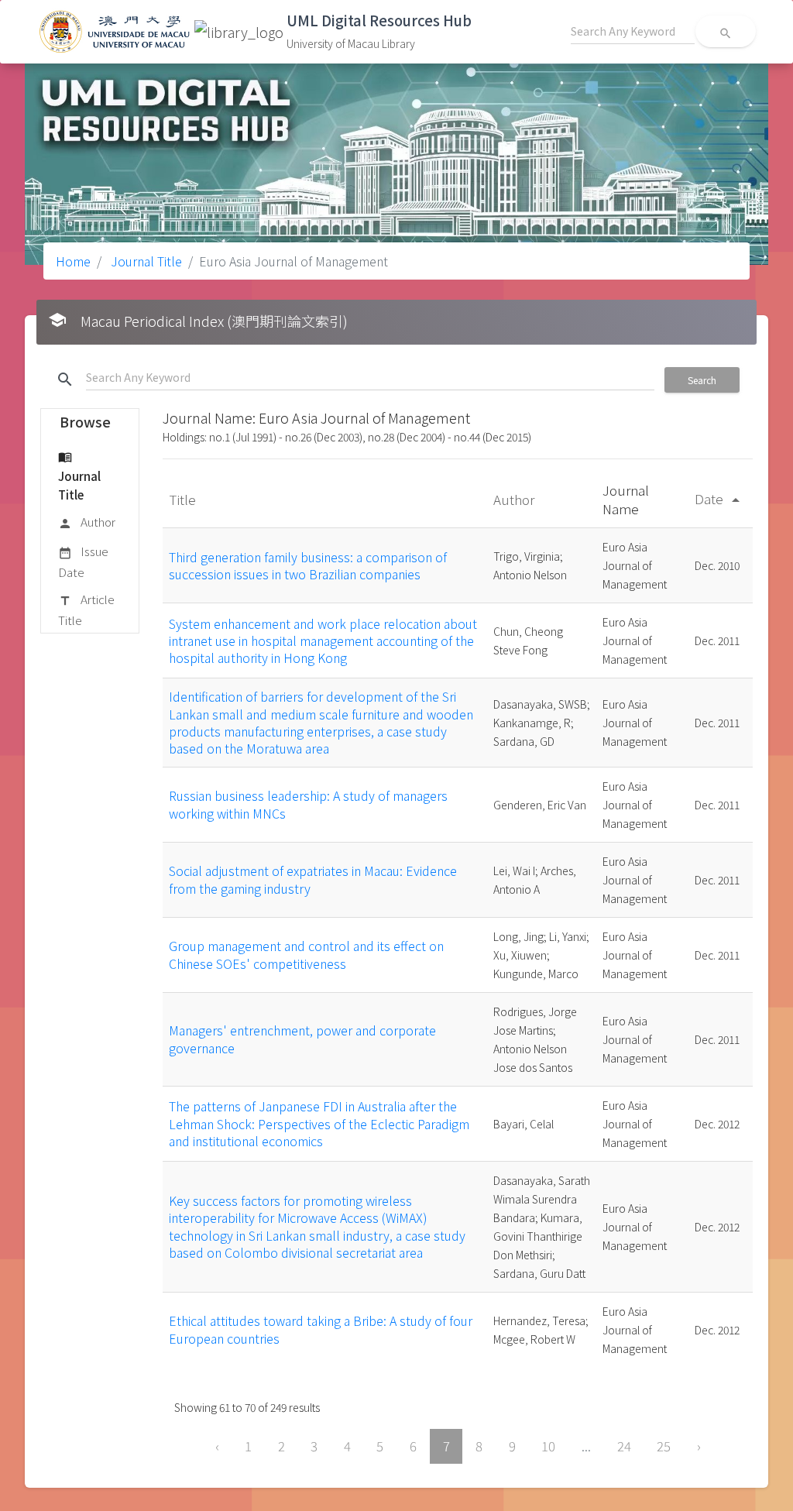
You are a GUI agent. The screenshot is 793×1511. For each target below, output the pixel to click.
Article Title (86, 609)
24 (624, 1446)
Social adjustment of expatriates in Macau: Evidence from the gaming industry (313, 879)
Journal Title (145, 261)
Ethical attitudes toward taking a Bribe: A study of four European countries (320, 1329)
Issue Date (83, 561)
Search (702, 379)
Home (73, 261)
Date (720, 498)
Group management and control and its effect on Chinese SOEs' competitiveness (306, 954)
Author (86, 522)
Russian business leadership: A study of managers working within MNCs (308, 804)
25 (664, 1446)
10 (548, 1446)
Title (184, 499)
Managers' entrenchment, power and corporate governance (302, 1038)
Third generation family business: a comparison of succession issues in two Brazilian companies (308, 565)
